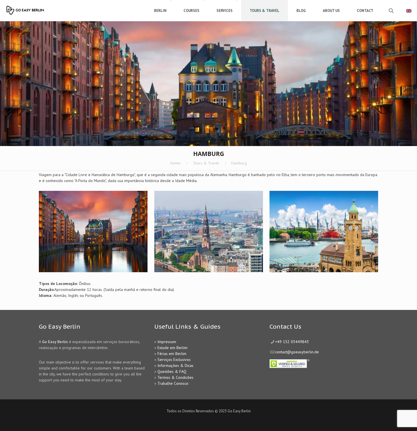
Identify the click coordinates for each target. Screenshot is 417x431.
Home (175, 163)
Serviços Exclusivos (174, 359)
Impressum (166, 341)
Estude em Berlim (172, 347)
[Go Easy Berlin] (41, 8)
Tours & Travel (206, 163)
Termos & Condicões (175, 377)
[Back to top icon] (390, 419)
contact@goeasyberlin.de (297, 351)
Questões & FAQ (171, 371)
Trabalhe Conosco (172, 383)
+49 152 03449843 (292, 341)
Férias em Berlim (171, 353)
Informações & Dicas (175, 365)
